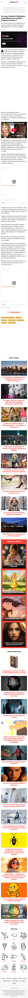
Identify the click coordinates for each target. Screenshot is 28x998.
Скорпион (14, 961)
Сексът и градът (11, 322)
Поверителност (7, 981)
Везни (4, 961)
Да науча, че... (19, 317)
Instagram (14, 978)
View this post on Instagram (8, 185)
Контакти (23, 981)
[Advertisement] (14, 9)
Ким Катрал (4, 322)
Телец (14, 939)
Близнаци (23, 939)
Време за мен (4, 320)
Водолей (14, 971)
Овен (5, 939)
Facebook (8, 978)
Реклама (14, 983)
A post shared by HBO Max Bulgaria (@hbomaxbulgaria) (14, 203)
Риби (23, 971)
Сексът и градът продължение (8, 317)
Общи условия (22, 978)
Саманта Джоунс (20, 320)
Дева (23, 950)
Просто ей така (12, 320)
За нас (3, 978)
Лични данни (15, 981)
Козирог (5, 971)
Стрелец (23, 961)
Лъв (14, 950)
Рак (5, 950)
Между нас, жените (14, 541)
